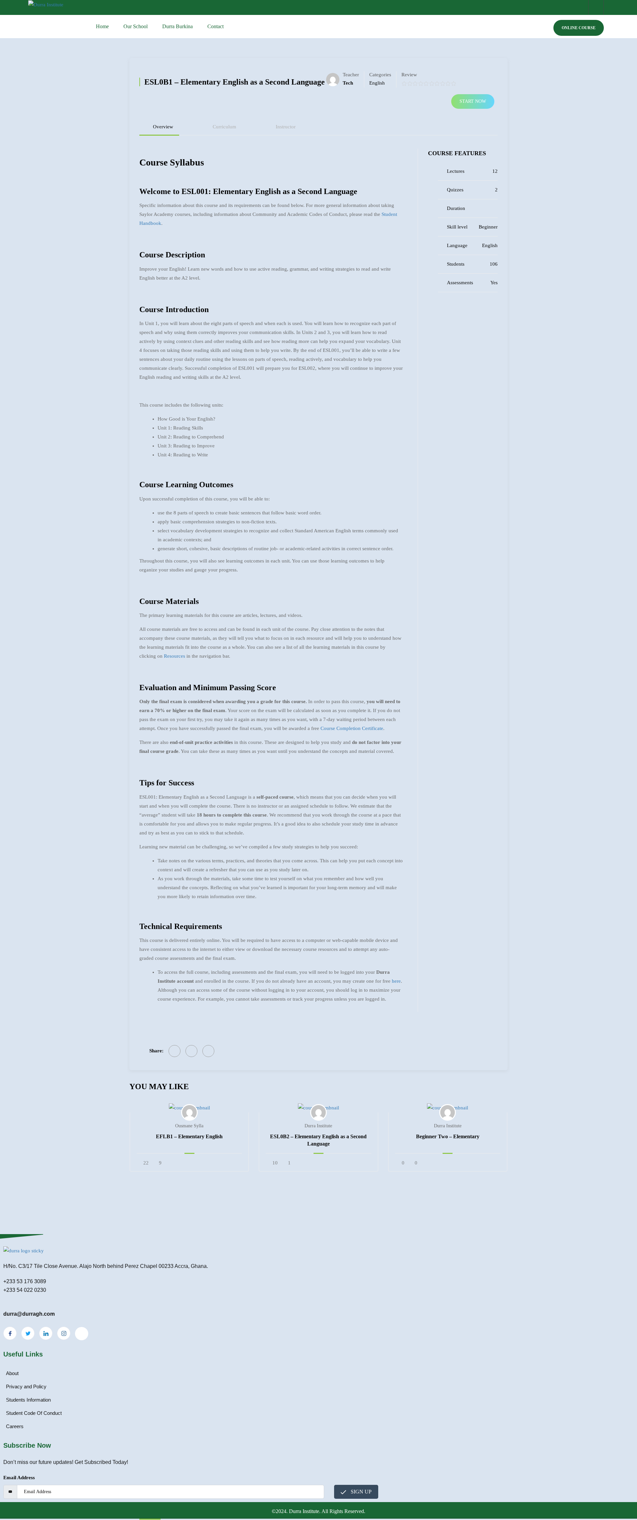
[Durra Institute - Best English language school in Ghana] (56, 4)
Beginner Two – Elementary (447, 1136)
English (377, 83)
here (396, 981)
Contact (215, 26)
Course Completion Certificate (351, 728)
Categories (380, 74)
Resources (174, 656)
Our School (135, 26)
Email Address (19, 1477)
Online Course (579, 28)
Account (596, 7)
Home (102, 26)
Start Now (473, 101)
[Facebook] (174, 1051)
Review (409, 74)
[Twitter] (191, 1051)
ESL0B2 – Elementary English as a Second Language (318, 1140)
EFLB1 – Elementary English (189, 1136)
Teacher (351, 74)
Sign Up (360, 1491)
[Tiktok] (81, 1333)
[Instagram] (63, 1333)
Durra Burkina (177, 26)
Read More (189, 1108)
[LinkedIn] (45, 1333)
